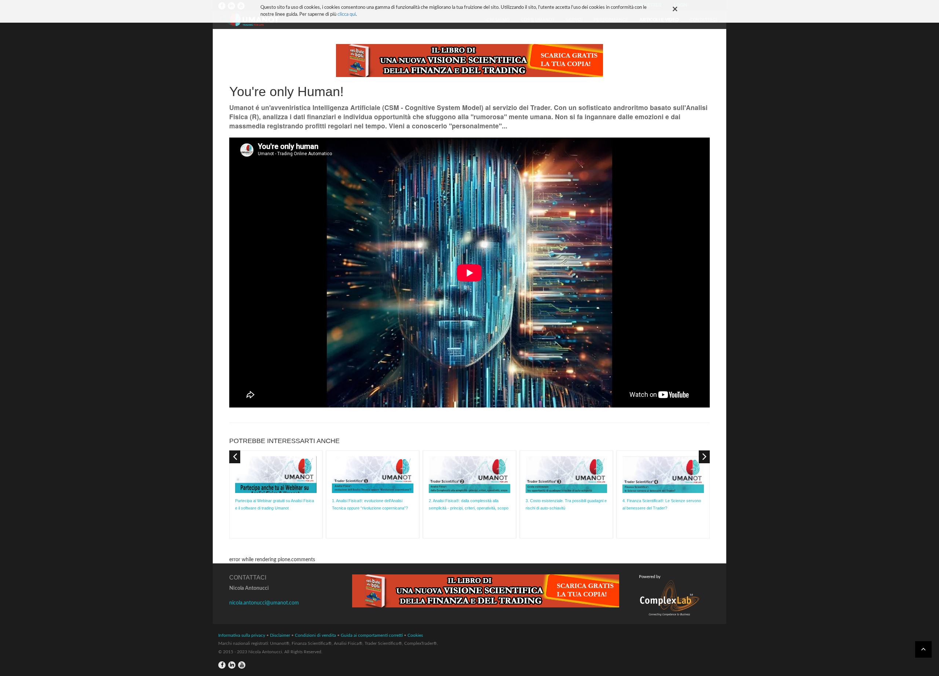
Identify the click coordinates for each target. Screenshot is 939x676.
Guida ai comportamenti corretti (372, 635)
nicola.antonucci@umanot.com (264, 603)
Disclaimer (280, 635)
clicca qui (346, 14)
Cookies (415, 635)
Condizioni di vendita (315, 635)
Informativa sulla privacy (241, 635)
